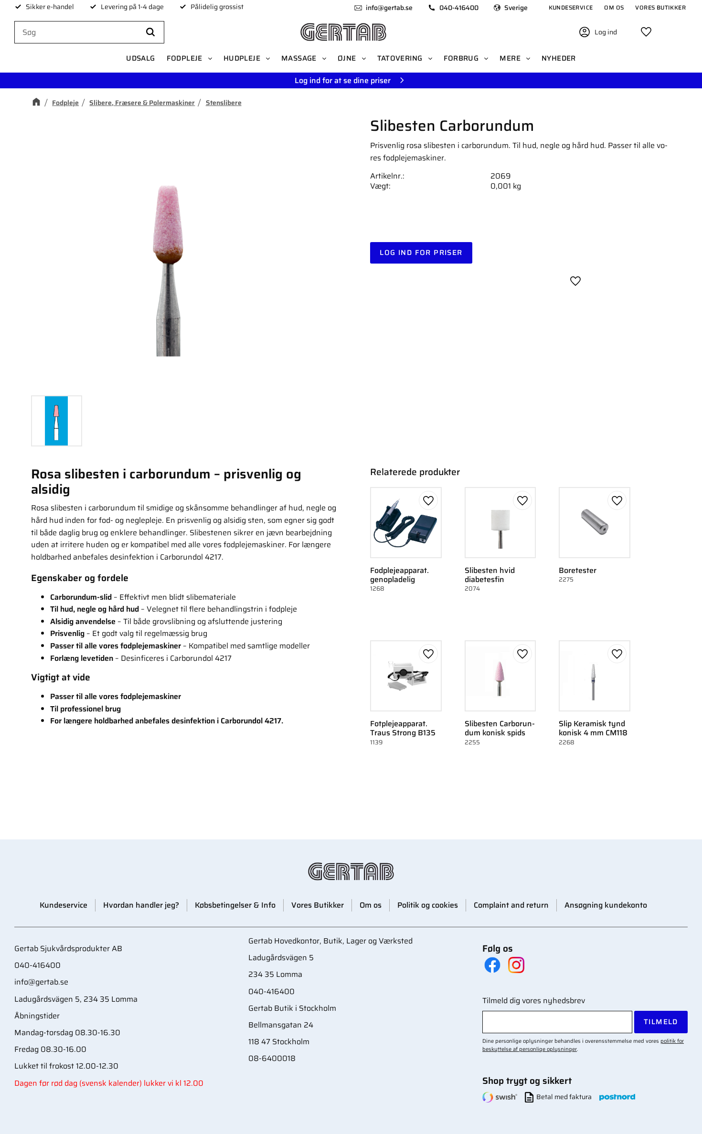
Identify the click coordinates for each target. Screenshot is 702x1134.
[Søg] (150, 32)
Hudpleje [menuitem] (241, 58)
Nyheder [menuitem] (559, 58)
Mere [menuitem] (510, 58)
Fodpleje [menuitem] (184, 58)
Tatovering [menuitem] (400, 58)
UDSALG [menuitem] (140, 58)
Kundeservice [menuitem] (571, 7)
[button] (646, 31)
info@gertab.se (389, 7)
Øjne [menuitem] (347, 58)
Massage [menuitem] (299, 58)
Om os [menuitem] (614, 7)
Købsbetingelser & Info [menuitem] (235, 905)
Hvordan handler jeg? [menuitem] (141, 905)
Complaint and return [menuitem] (511, 905)
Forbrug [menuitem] (461, 58)
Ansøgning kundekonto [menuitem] (605, 905)
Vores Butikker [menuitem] (660, 7)
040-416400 (459, 7)
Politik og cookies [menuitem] (427, 905)
